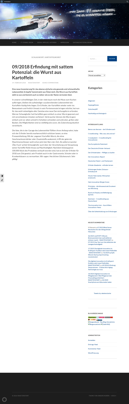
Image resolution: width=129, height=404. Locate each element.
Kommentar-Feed (94, 349)
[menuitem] (2, 1)
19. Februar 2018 (19, 83)
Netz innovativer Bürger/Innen (98, 182)
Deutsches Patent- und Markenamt (100, 161)
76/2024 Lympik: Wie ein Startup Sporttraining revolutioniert (101, 255)
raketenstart (34, 83)
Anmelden (91, 340)
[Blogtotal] (92, 320)
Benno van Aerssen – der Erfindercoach (101, 129)
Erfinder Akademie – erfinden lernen (100, 165)
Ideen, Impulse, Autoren (46, 42)
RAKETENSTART (64, 18)
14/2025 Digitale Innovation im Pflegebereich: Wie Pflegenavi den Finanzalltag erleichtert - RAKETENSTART (100, 277)
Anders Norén (103, 396)
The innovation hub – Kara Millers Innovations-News (100, 206)
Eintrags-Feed (93, 344)
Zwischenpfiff (93, 109)
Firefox (100, 320)
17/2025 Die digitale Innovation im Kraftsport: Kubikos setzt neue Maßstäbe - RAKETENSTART (102, 251)
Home (14, 42)
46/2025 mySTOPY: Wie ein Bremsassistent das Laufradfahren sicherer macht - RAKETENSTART (100, 238)
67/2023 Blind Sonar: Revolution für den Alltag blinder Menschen (100, 229)
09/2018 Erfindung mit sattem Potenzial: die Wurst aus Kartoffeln (42, 72)
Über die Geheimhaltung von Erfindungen (102, 211)
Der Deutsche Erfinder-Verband (99, 148)
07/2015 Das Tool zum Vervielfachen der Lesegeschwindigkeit (102, 243)
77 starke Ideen (27, 42)
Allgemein (91, 101)
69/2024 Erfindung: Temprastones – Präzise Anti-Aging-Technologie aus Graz (102, 267)
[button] (4, 399)
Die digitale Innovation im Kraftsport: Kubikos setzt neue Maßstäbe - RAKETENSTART (101, 263)
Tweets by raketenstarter (102, 293)
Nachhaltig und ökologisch (97, 113)
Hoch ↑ (114, 396)
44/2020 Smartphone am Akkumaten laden (100, 281)
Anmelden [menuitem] (7, 1)
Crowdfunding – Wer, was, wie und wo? (101, 133)
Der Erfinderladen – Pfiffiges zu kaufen (101, 152)
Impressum (64, 42)
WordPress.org (93, 353)
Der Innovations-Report (96, 157)
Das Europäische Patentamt (97, 144)
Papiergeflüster (93, 105)
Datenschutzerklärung (82, 42)
